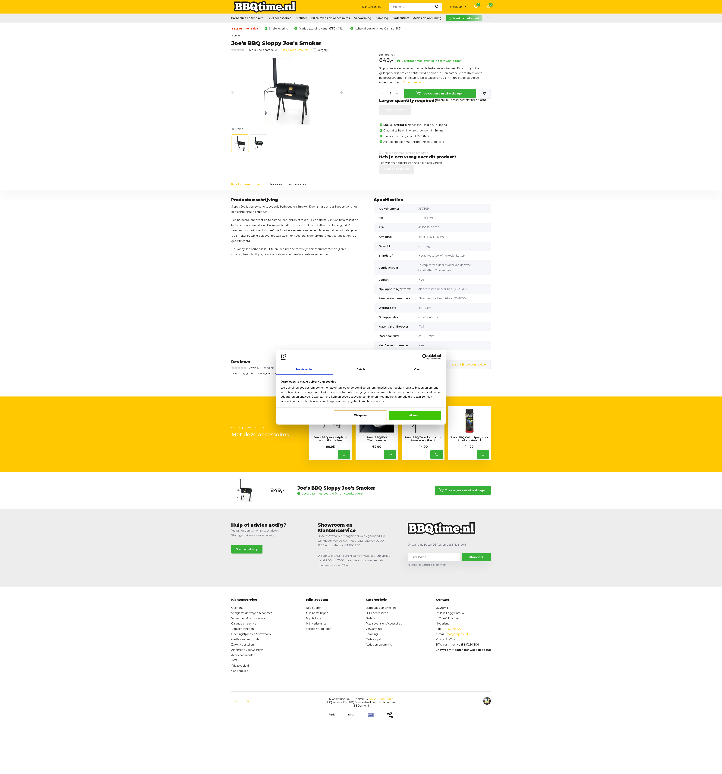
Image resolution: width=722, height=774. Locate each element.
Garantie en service (243, 623)
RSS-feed (387, 699)
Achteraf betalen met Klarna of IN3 (377, 28)
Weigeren (360, 415)
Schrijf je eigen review (470, 364)
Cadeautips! (400, 18)
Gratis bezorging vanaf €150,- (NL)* (321, 28)
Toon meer (411, 82)
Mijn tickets (313, 618)
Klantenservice (371, 6)
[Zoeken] (437, 7)
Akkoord (414, 415)
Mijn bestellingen (317, 613)
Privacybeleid (240, 665)
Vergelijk (322, 50)
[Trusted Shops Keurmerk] (487, 701)
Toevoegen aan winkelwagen (442, 93)
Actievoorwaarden (243, 655)
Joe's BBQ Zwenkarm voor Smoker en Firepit (423, 439)
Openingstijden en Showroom (251, 634)
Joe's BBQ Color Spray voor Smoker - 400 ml (469, 439)
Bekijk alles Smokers (295, 50)
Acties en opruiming (427, 18)
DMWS (373, 699)
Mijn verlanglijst (316, 623)
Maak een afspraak (466, 18)
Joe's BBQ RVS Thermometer (377, 439)
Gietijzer (301, 18)
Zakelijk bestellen (242, 644)
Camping (381, 18)
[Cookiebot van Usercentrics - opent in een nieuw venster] (425, 357)
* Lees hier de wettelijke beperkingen (427, 564)
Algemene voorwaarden (247, 650)
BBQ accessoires (279, 18)
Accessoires (297, 184)
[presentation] (232, 92)
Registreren (314, 607)
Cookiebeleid (239, 671)
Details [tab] (361, 369)
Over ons (237, 607)
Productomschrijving (247, 184)
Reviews (276, 184)
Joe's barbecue (267, 50)
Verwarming (362, 18)
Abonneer (476, 557)
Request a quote (395, 109)
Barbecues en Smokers (247, 18)
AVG (234, 660)
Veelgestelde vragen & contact (251, 613)
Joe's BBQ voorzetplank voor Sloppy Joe (330, 439)
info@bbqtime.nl (457, 634)
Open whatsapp (247, 549)
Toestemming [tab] (304, 369)
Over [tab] (417, 369)
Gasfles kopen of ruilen (246, 639)
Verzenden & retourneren (248, 618)
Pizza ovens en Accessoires (330, 18)
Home (235, 35)
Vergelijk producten (318, 629)
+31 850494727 (451, 629)
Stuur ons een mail (397, 169)
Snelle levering (278, 28)
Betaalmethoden (242, 629)
